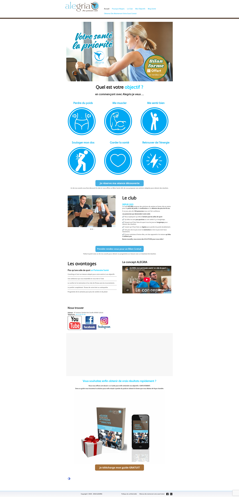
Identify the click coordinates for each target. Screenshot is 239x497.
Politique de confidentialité (129, 494)
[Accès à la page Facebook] (167, 494)
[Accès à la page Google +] (171, 494)
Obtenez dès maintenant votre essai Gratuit (120, 13)
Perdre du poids (83, 103)
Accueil (106, 9)
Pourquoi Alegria (118, 9)
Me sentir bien (156, 103)
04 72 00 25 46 (81, 314)
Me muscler (119, 103)
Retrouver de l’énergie (155, 142)
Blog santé (152, 9)
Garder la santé (119, 142)
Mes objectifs (140, 9)
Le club (130, 9)
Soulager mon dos (83, 142)
